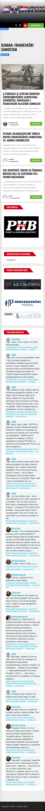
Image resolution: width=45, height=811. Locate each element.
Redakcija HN (13, 123)
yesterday (32, 349)
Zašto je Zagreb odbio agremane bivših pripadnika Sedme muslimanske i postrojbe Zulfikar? (21, 683)
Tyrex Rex (15, 528)
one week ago (21, 416)
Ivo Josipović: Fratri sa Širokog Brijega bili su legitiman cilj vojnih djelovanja (22, 173)
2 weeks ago (30, 648)
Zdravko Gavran (18, 561)
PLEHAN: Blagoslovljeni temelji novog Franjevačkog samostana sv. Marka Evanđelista (22, 136)
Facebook (11, 260)
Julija (13, 355)
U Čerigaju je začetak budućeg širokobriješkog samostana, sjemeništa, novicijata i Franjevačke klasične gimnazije (22, 99)
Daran (11, 196)
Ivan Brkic (15, 339)
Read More (36, 124)
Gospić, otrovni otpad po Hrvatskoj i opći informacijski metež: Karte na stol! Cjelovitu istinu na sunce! (21, 486)
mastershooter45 (19, 616)
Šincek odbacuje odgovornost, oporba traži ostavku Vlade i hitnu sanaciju (22, 566)
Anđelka (11, 159)
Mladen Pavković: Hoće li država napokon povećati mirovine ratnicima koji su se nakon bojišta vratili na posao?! (22, 646)
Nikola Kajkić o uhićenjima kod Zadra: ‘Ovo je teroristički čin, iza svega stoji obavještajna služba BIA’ (22, 414)
